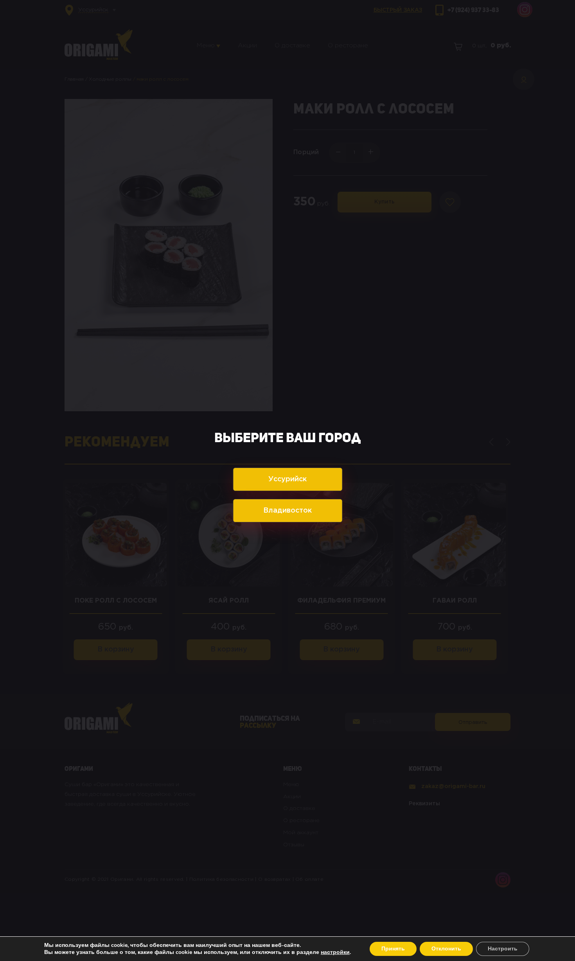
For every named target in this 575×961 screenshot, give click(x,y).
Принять (393, 948)
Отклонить (446, 948)
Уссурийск (287, 479)
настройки (335, 952)
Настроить (503, 948)
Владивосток (287, 510)
